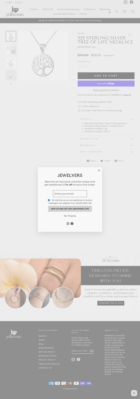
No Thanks (70, 216)
